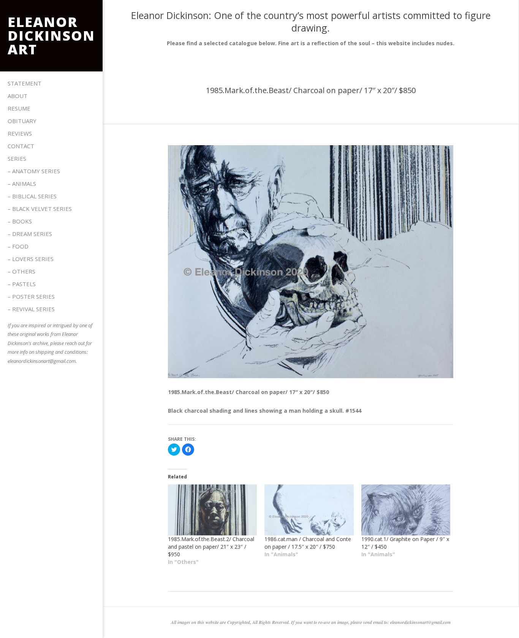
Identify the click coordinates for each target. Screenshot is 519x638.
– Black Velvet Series (40, 208)
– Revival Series (31, 309)
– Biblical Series (32, 196)
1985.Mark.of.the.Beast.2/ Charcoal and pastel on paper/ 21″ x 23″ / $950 (211, 546)
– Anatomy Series (34, 171)
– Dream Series (30, 233)
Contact (21, 146)
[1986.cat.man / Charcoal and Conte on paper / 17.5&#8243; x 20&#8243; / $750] (309, 509)
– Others (21, 271)
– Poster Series (31, 296)
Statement (24, 83)
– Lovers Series (31, 259)
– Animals (22, 183)
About (17, 96)
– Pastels (22, 284)
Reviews (20, 133)
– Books (20, 221)
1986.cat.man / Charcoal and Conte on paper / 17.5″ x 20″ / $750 (307, 542)
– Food (18, 246)
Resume (19, 108)
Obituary (22, 121)
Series (17, 158)
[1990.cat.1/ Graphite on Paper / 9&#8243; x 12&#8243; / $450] (406, 509)
